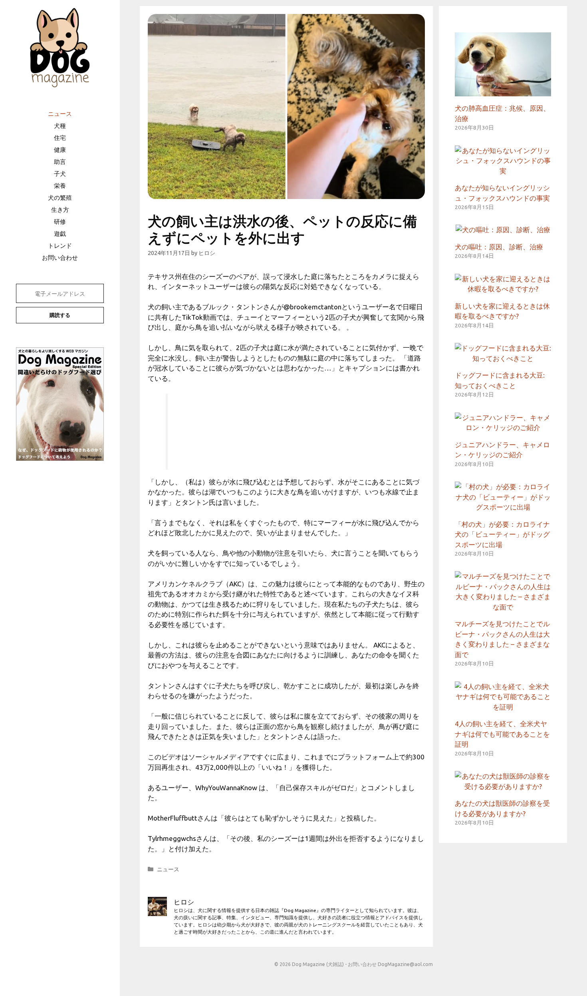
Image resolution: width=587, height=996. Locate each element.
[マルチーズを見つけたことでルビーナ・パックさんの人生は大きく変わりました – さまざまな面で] (503, 607)
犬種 (60, 125)
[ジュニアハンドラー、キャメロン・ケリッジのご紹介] (503, 427)
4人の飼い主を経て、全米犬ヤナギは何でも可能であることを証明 (502, 734)
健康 (60, 149)
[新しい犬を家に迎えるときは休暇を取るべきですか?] (503, 289)
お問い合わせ (60, 257)
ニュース (60, 113)
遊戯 (60, 233)
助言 (60, 161)
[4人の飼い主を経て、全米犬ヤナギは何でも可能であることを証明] (503, 707)
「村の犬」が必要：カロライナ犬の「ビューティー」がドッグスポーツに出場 (502, 534)
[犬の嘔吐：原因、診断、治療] (503, 229)
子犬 (60, 173)
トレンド (60, 245)
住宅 (60, 137)
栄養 (60, 185)
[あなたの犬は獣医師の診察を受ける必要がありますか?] (503, 786)
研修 (60, 221)
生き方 (60, 209)
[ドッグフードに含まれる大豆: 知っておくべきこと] (503, 358)
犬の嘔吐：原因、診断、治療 (499, 247)
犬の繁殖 (60, 197)
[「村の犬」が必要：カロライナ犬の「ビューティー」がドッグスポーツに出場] (503, 507)
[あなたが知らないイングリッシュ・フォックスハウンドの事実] (503, 171)
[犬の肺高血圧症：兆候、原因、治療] (503, 91)
